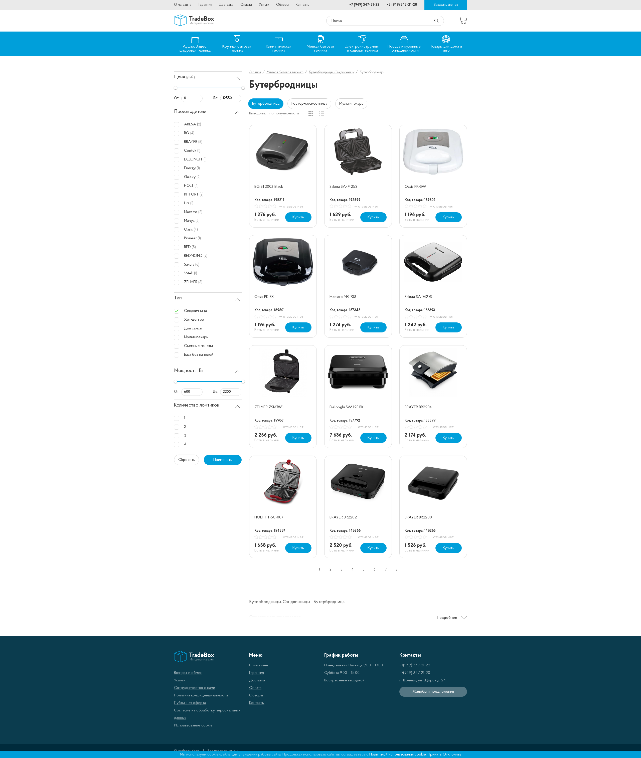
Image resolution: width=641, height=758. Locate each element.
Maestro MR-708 (343, 297)
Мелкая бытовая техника (284, 72)
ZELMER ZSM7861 (269, 407)
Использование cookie (193, 725)
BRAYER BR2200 (418, 517)
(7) (205, 256)
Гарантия (205, 5)
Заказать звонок (446, 5)
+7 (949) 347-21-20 (402, 5)
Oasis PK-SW (415, 187)
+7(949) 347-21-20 (414, 673)
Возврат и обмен (188, 673)
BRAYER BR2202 (343, 517)
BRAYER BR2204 (418, 407)
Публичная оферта (190, 703)
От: (176, 98)
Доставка (226, 5)
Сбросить (186, 460)
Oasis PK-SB (264, 297)
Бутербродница (265, 104)
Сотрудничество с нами (194, 688)
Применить (222, 460)
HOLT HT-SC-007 (268, 517)
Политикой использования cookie (397, 754)
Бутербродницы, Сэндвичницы (331, 72)
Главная (255, 72)
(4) (192, 133)
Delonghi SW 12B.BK (347, 407)
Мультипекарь (351, 104)
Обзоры (282, 5)
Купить (298, 217)
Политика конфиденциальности (201, 695)
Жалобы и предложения (433, 692)
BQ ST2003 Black (268, 187)
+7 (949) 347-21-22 (364, 5)
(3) (200, 282)
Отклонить (452, 754)
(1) (198, 151)
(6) (197, 265)
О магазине (183, 5)
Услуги (264, 5)
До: (215, 98)
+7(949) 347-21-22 (414, 665)
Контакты (302, 5)
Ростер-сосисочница (309, 104)
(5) (200, 142)
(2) (199, 124)
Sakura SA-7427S (418, 297)
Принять (435, 754)
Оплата (246, 5)
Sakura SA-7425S (343, 187)
